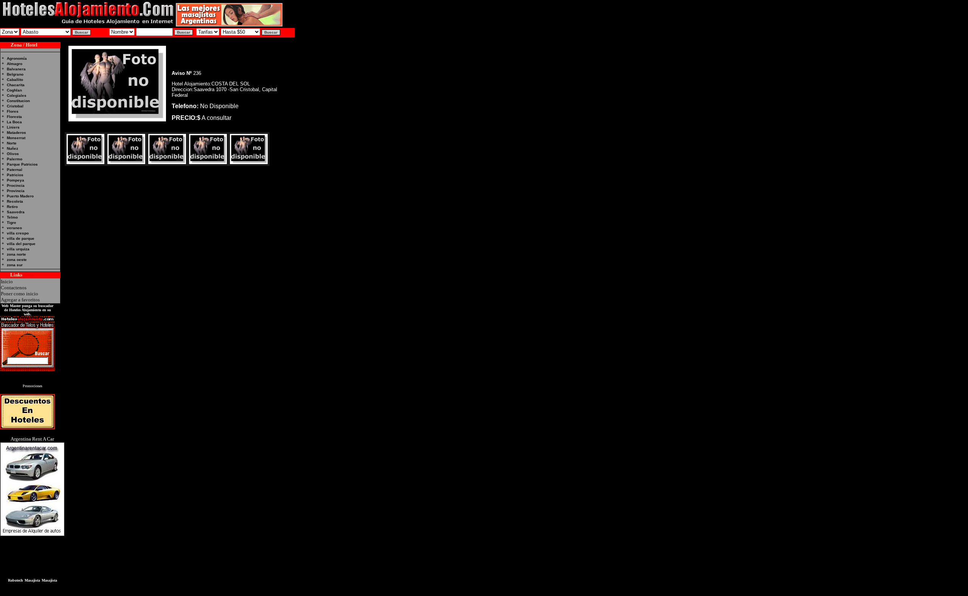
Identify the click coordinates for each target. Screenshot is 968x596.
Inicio (7, 281)
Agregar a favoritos (20, 300)
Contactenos (13, 287)
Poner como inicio (19, 293)
